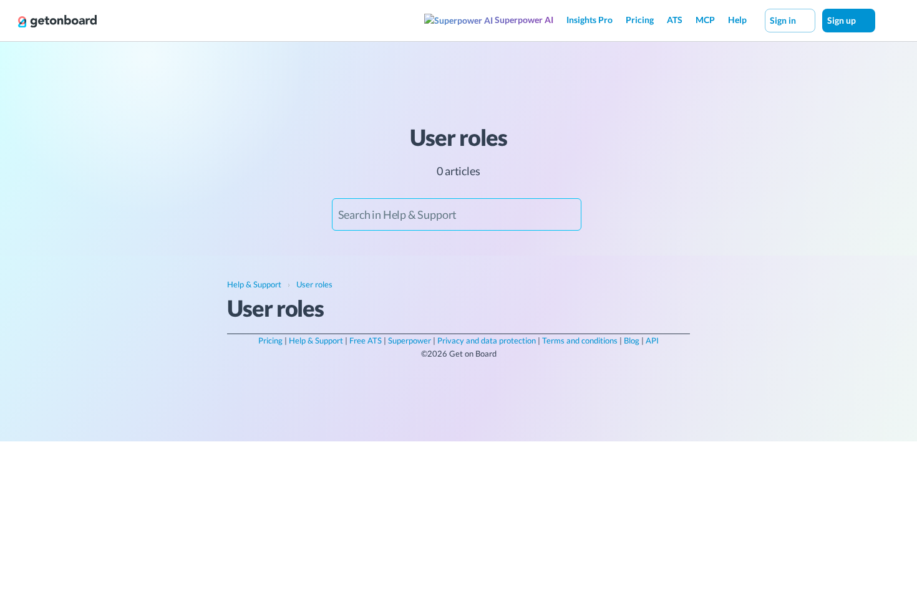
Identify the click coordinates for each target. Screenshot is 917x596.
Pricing (640, 19)
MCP (705, 19)
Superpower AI (523, 19)
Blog (631, 340)
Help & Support (316, 340)
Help (737, 19)
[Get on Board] (57, 21)
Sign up (842, 20)
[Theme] (888, 20)
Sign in (784, 20)
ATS (674, 19)
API (652, 340)
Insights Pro (589, 19)
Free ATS (365, 340)
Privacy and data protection (486, 340)
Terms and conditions (580, 340)
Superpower (409, 340)
